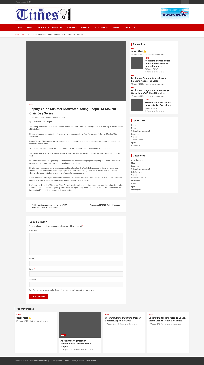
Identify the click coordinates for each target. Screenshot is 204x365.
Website (32, 279)
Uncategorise (136, 190)
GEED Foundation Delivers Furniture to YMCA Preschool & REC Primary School (49, 206)
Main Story (135, 181)
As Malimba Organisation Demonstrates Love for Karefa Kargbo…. (157, 63)
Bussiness (72, 28)
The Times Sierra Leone (38, 361)
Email (32, 269)
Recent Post (139, 44)
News (29, 28)
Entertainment (136, 172)
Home (19, 28)
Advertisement (100, 28)
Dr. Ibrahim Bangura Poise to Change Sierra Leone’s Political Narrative (150, 91)
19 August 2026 (137, 84)
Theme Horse (63, 361)
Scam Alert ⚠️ (138, 51)
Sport (116, 28)
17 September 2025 (36, 118)
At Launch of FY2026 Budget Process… (105, 205)
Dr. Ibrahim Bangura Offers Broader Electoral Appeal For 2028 (149, 79)
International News (138, 178)
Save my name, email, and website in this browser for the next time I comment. (63, 290)
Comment (33, 230)
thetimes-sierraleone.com (55, 118)
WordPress (91, 361)
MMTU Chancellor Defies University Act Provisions (158, 104)
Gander (85, 28)
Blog (133, 163)
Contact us (129, 28)
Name (32, 259)
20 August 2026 (137, 54)
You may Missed (25, 308)
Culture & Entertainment (49, 28)
